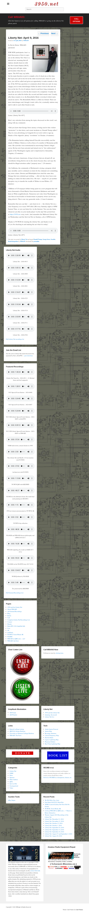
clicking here (59, 653)
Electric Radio (49, 738)
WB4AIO (26, 40)
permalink (36, 241)
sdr (8, 630)
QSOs (11, 782)
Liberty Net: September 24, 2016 (54, 827)
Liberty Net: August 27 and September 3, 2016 (58, 834)
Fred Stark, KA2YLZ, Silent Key (54, 802)
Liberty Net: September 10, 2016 (54, 832)
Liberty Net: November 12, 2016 (54, 821)
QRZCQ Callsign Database (17, 731)
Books (9, 616)
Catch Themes (79, 909)
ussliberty (10, 632)
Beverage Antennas (50, 733)
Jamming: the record (51, 715)
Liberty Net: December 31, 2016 (54, 819)
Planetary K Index (50, 742)
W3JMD (9, 637)
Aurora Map (48, 731)
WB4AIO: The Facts (15, 735)
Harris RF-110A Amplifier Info (16, 626)
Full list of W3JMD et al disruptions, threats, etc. (57, 777)
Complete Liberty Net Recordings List (18, 620)
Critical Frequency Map (52, 735)
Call (8, 618)
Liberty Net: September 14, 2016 (54, 830)
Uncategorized (14, 786)
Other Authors (14, 779)
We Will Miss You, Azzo (52, 800)
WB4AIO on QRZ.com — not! (16, 639)
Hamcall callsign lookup (17, 729)
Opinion (12, 777)
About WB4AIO (12, 609)
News (11, 775)
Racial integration (13, 241)
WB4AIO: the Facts (13, 641)
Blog (8, 613)
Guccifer (53, 239)
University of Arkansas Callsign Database (22, 733)
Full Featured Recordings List (14, 593)
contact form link (35, 871)
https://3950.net (15, 214)
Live (8, 628)
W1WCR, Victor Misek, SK (15, 634)
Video (11, 788)
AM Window (13, 715)
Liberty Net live (49, 717)
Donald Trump (38, 239)
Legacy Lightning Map (52, 740)
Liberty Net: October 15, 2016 (54, 823)
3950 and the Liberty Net (14, 607)
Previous (43, 33)
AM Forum (13, 713)
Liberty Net (24, 239)
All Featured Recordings (14, 611)
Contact (9, 622)
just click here (28, 356)
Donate (9, 624)
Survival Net (13, 784)
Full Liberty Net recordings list (15, 339)
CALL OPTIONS (76, 20)
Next (54, 33)
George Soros (46, 239)
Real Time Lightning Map (52, 744)
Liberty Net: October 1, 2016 (53, 825)
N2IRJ (11, 773)
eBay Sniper (11, 800)
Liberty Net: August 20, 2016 (53, 836)
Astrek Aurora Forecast (51, 729)
